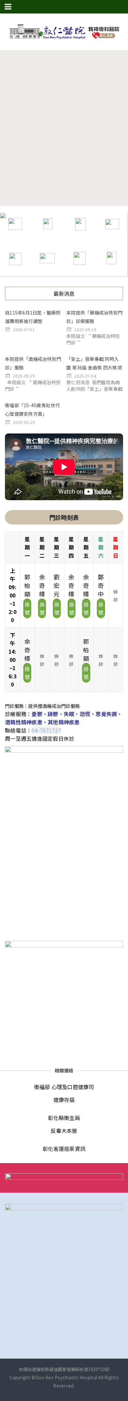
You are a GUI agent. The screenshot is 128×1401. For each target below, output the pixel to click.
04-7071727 (46, 730)
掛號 (27, 608)
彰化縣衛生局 (64, 1118)
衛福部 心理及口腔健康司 (64, 1087)
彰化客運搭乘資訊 (64, 1149)
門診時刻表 (64, 517)
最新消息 (64, 293)
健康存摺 (64, 1100)
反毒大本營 (64, 1130)
